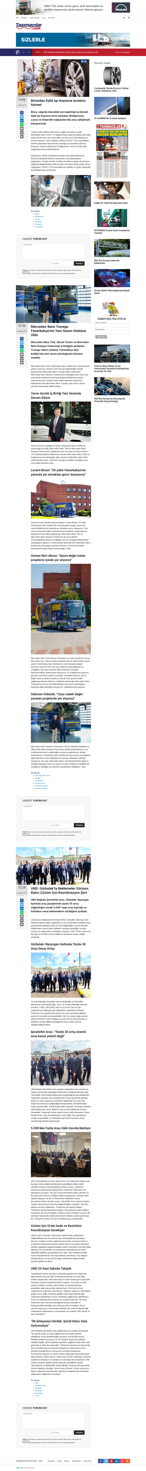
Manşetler (24, 18)
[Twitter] (22, 116)
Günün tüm (122, 52)
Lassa (37, 219)
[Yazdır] (22, 132)
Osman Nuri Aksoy (41, 786)
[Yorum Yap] (22, 136)
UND (36, 1383)
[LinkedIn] (22, 120)
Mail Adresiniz (100, 329)
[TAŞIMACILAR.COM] (29, 26)
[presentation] (23, 52)
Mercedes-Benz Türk (42, 776)
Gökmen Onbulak (41, 788)
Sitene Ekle (51, 18)
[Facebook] (22, 112)
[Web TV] (124, 18)
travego (38, 778)
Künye (59, 1461)
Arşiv (43, 18)
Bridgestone (39, 216)
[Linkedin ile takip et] (116, 1461)
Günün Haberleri (35, 18)
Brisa (37, 214)
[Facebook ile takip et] (100, 1461)
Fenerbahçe (39, 781)
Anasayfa (51, 1461)
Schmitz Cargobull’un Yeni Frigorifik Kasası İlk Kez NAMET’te (66, 52)
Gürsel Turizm (40, 783)
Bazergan (38, 1391)
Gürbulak (38, 1388)
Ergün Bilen (39, 1393)
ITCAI (37, 1396)
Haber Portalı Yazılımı (27, 1468)
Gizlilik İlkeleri (76, 1461)
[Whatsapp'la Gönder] (22, 124)
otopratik (38, 222)
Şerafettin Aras (40, 1385)
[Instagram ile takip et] (122, 1461)
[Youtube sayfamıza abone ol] (111, 1461)
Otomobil (38, 224)
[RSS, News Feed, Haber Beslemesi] (127, 1461)
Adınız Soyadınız (101, 322)
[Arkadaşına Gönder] (22, 128)
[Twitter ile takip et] (106, 1461)
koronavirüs (39, 227)
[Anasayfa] (17, 18)
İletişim (66, 1461)
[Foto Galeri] (129, 18)
